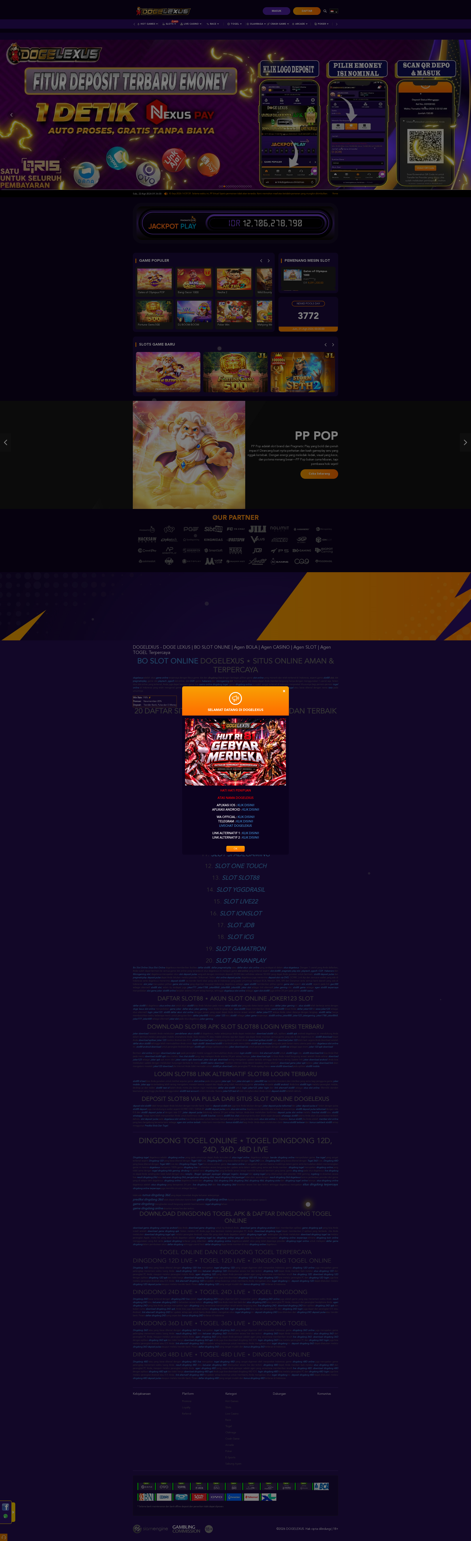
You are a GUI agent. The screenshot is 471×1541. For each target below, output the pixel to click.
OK (235, 849)
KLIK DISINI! (246, 805)
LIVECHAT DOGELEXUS (235, 826)
